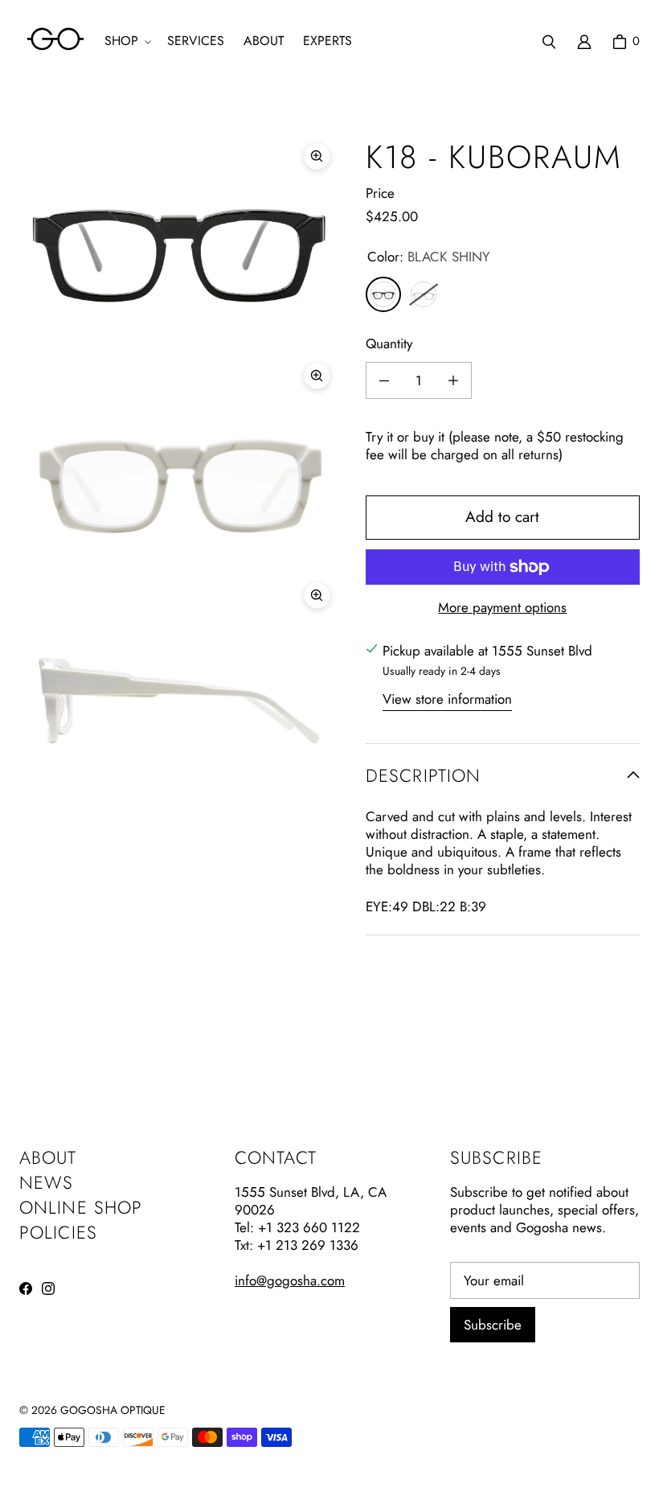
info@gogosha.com (290, 1280)
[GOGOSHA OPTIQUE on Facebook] (25, 1288)
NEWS (46, 1182)
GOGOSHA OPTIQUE (113, 1410)
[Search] (549, 42)
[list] (179, 460)
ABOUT (48, 1157)
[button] (126, 41)
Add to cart (502, 517)
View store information (447, 699)
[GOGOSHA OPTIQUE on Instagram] (48, 1288)
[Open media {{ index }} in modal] (179, 241)
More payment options (502, 607)
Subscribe (493, 1324)
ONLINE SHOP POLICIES (80, 1219)
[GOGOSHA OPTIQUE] (55, 41)
